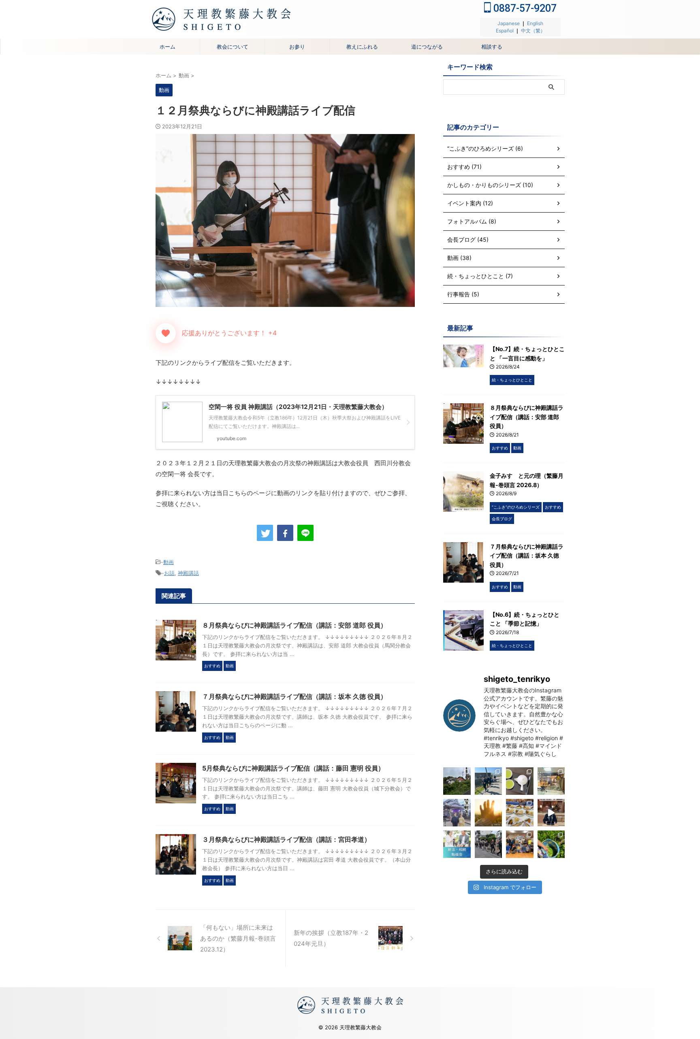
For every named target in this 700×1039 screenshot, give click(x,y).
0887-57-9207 (524, 8)
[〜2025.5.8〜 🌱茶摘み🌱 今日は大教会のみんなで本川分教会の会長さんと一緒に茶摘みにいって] (551, 844)
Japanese (508, 23)
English (535, 23)
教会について (232, 46)
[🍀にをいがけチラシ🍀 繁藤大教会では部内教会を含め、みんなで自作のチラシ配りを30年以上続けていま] (520, 781)
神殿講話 (188, 573)
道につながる (427, 46)
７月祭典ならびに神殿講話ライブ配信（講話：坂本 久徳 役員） (294, 696)
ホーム (167, 46)
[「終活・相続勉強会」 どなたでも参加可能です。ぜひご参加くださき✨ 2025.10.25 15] (551, 812)
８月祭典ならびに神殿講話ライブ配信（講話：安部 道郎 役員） (294, 625)
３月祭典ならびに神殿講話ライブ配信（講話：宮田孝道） (286, 839)
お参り (297, 46)
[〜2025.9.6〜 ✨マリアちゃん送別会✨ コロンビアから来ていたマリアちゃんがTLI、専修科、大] (520, 844)
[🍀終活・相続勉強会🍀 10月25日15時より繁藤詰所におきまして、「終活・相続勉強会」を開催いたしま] (457, 844)
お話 (169, 573)
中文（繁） (533, 31)
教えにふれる (362, 46)
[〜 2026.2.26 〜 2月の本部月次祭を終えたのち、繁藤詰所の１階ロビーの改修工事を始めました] (551, 781)
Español (505, 31)
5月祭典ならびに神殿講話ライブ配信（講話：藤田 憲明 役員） (293, 768)
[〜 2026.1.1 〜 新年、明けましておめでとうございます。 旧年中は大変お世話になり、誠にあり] (457, 812)
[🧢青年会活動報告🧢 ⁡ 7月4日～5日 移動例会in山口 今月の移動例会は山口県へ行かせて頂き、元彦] (457, 781)
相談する (491, 46)
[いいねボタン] (166, 333)
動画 (168, 562)
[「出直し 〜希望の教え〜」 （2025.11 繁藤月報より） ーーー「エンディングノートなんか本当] (488, 812)
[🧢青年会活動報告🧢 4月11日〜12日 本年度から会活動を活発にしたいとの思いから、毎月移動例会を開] (488, 781)
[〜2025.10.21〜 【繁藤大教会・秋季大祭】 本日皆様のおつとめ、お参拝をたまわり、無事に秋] (520, 812)
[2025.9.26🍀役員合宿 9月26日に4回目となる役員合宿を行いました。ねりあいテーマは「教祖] (488, 844)
